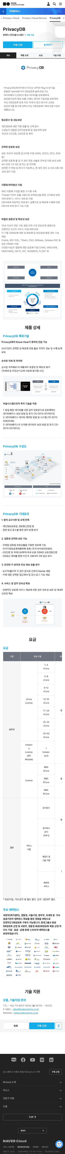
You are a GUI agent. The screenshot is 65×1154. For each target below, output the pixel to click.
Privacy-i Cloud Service (34, 18)
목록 (16, 1025)
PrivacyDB (55, 18)
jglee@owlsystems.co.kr (26, 1009)
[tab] (32, 1082)
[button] (32, 1082)
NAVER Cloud (15, 1141)
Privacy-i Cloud (11, 18)
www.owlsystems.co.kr (26, 1013)
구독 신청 (55, 1072)
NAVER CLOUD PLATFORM (13, 4)
